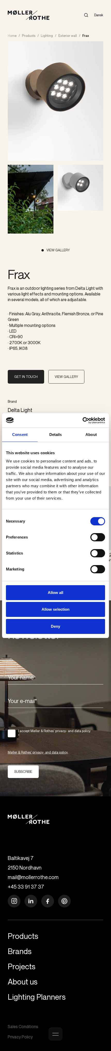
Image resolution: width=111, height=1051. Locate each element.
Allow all (56, 592)
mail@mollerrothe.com (33, 877)
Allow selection (56, 609)
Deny (55, 626)
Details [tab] (55, 434)
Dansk (98, 15)
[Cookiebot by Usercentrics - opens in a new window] (82, 420)
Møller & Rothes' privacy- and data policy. (38, 752)
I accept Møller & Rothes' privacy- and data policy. (54, 733)
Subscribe (23, 771)
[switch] (97, 537)
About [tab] (91, 434)
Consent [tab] (20, 434)
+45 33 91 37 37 (26, 886)
